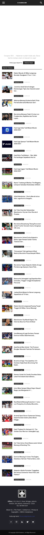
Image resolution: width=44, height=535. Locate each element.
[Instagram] (16, 522)
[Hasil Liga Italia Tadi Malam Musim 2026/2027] (7, 130)
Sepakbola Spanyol (19, 123)
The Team (17, 510)
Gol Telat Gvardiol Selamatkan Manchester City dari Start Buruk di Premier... (26, 212)
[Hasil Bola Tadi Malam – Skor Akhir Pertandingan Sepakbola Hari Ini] (7, 157)
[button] (41, 3)
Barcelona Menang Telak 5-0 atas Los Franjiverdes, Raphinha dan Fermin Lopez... (26, 116)
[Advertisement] (22, 30)
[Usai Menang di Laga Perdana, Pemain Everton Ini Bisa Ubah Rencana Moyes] (7, 335)
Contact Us (26, 510)
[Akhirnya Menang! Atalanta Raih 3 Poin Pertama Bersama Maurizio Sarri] (7, 103)
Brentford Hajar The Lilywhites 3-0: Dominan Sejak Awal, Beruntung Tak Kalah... (26, 363)
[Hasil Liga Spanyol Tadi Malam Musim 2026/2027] (7, 144)
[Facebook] (11, 522)
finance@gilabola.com (27, 516)
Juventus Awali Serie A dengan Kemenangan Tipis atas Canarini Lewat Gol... (27, 89)
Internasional (18, 164)
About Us (9, 510)
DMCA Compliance (26, 512)
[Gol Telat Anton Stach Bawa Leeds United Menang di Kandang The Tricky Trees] (7, 445)
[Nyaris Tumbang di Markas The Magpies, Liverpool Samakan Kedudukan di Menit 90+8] (7, 185)
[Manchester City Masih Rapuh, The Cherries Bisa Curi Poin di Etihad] (7, 322)
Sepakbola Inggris (19, 178)
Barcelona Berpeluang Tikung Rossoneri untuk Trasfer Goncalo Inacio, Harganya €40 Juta (27, 226)
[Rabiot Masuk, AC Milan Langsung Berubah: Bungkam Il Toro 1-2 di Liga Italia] (7, 75)
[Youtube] (33, 522)
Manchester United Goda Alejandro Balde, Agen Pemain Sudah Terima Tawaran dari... (26, 239)
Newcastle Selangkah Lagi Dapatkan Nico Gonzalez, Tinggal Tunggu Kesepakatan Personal (27, 281)
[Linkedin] (22, 522)
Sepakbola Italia (19, 82)
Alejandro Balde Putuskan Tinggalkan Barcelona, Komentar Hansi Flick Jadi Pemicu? (26, 472)
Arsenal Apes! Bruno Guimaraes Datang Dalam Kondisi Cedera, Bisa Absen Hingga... (27, 418)
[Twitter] (27, 522)
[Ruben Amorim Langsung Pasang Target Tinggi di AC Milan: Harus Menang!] (7, 308)
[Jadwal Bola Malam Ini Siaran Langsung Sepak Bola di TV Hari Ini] (7, 294)
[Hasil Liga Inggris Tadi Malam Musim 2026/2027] (7, 171)
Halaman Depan (29, 62)
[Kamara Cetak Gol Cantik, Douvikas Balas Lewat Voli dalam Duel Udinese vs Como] (7, 377)
